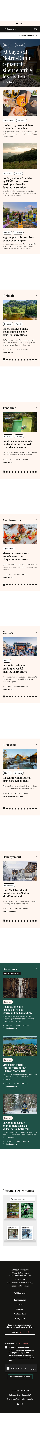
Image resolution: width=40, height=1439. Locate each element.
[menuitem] (28, 35)
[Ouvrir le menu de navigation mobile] (35, 29)
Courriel (20, 1332)
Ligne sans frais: (20, 1283)
